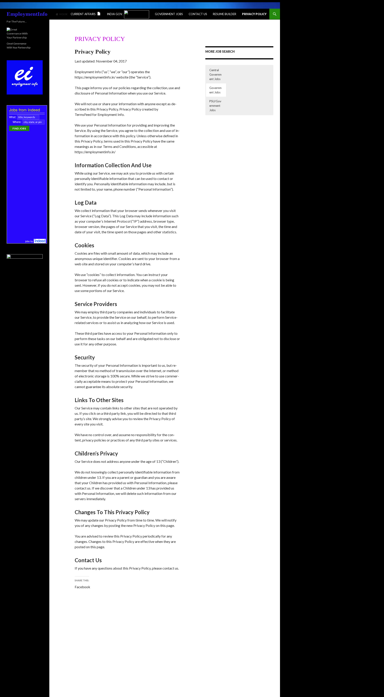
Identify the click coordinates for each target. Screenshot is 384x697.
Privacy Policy (254, 14)
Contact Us (198, 14)
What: (12, 117)
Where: (17, 122)
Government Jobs (169, 14)
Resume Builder (224, 14)
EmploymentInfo (27, 14)
